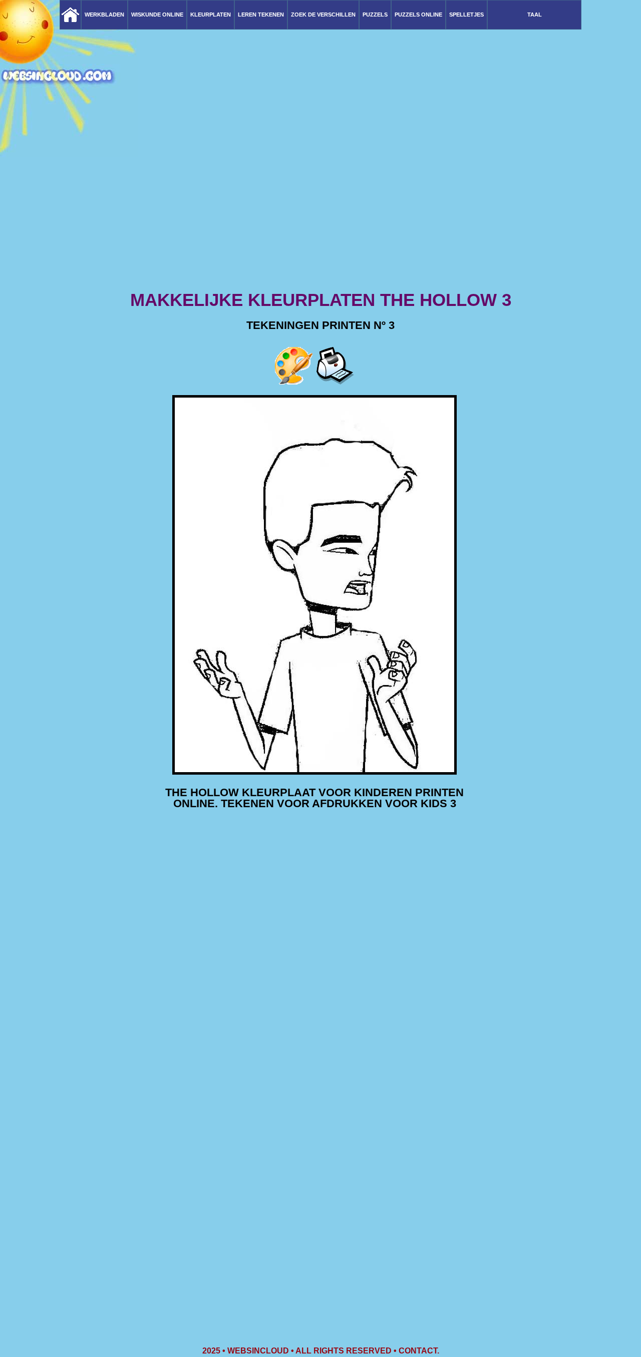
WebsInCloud (258, 1350)
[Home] (70, 15)
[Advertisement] (320, 210)
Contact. (419, 1350)
